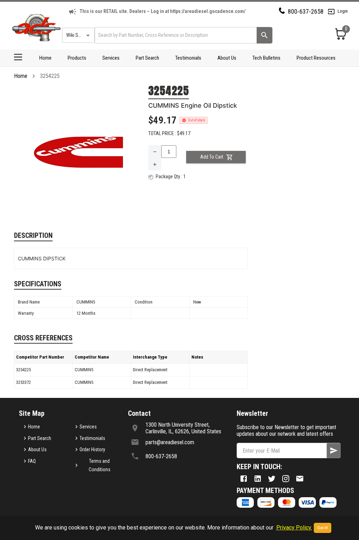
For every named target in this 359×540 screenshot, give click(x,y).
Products (77, 58)
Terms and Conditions (99, 465)
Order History (92, 449)
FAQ (32, 461)
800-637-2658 (306, 11)
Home (45, 58)
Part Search (147, 58)
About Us (226, 58)
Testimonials (188, 58)
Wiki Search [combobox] (77, 35)
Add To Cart (211, 157)
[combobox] (175, 35)
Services (111, 58)
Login (343, 11)
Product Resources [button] (316, 58)
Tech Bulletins (266, 58)
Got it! (322, 528)
